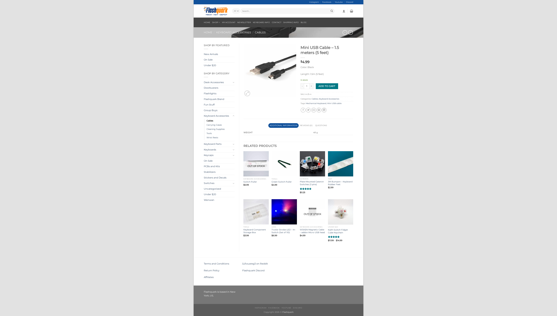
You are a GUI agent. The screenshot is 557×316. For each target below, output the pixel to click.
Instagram (314, 2)
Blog (303, 22)
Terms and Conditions (216, 263)
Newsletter (244, 22)
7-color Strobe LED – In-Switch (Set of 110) (283, 231)
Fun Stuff (209, 104)
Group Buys (210, 110)
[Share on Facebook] (303, 110)
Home (207, 22)
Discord (349, 2)
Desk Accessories (214, 82)
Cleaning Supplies (216, 129)
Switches (209, 183)
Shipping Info (291, 22)
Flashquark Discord (253, 270)
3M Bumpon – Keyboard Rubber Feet (340, 183)
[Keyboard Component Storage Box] (256, 212)
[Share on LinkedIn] (324, 110)
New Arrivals (211, 54)
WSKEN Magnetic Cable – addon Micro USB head (312, 231)
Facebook (326, 2)
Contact (276, 22)
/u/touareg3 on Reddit (255, 263)
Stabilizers (210, 172)
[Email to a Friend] (313, 110)
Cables (260, 32)
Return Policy (211, 270)
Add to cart (327, 86)
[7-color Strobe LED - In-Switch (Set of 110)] (284, 212)
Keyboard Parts (212, 144)
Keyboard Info (261, 22)
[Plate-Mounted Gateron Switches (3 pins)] (312, 164)
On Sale (208, 59)
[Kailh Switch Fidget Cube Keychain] (340, 212)
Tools (209, 133)
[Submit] (331, 11)
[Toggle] (233, 82)
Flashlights (210, 93)
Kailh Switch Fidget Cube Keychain (338, 231)
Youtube (339, 2)
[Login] (343, 11)
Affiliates (209, 277)
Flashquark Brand (214, 99)
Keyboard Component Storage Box (254, 231)
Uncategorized (212, 188)
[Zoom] (247, 93)
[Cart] (351, 11)
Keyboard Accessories (233, 32)
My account (228, 22)
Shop (215, 22)
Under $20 (210, 65)
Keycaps (209, 155)
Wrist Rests (212, 137)
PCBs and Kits (212, 166)
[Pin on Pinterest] (319, 110)
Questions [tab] (321, 125)
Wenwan (209, 200)
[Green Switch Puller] (284, 164)
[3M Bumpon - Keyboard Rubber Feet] (340, 164)
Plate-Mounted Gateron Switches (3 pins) (312, 183)
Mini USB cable (334, 103)
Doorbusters (211, 87)
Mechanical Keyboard (316, 103)
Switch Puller (250, 181)
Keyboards (210, 149)
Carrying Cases (214, 125)
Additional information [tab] (283, 125)
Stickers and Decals (215, 177)
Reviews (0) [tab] (306, 125)
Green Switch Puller (282, 181)
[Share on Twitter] (308, 110)
